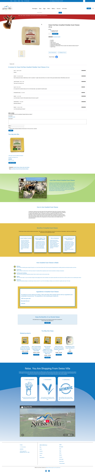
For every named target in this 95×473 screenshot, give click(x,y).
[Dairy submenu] (41, 8)
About (41, 449)
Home (19, 15)
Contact (41, 453)
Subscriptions (42, 457)
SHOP (60, 444)
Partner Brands (62, 463)
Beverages (61, 446)
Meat (60, 453)
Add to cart (55, 33)
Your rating (10, 115)
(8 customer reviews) (56, 36)
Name (9, 125)
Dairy (21, 15)
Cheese (24, 15)
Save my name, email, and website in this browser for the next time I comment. (23, 128)
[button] (42, 24)
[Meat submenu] (50, 8)
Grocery (60, 457)
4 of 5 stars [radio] (13, 117)
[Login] (84, 1)
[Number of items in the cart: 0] (93, 8)
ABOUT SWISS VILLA (43, 444)
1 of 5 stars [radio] (9, 117)
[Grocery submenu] (60, 8)
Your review (10, 118)
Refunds (59, 467)
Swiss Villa (18, 168)
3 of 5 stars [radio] (11, 117)
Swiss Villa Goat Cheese (24, 168)
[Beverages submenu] (37, 8)
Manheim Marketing (49, 467)
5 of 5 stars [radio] (14, 117)
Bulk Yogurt (61, 459)
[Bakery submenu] (55, 8)
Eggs (60, 450)
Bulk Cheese (61, 461)
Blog (40, 447)
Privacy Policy (55, 467)
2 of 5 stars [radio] (10, 117)
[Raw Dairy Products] (21, 54)
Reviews (41, 451)
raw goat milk (51, 190)
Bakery (60, 455)
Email (9, 127)
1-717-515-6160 (23, 447)
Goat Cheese (28, 15)
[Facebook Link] (56, 57)
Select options (12, 162)
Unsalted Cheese (16, 167)
